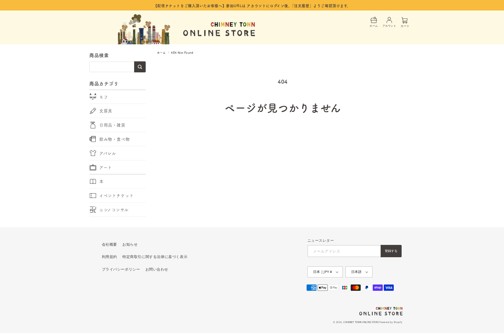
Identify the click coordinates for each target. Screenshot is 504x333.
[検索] (140, 66)
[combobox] (117, 67)
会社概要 (109, 244)
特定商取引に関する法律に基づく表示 (154, 256)
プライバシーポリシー (121, 269)
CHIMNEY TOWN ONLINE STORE (361, 322)
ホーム (161, 53)
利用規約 (109, 256)
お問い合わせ (157, 269)
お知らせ (130, 244)
